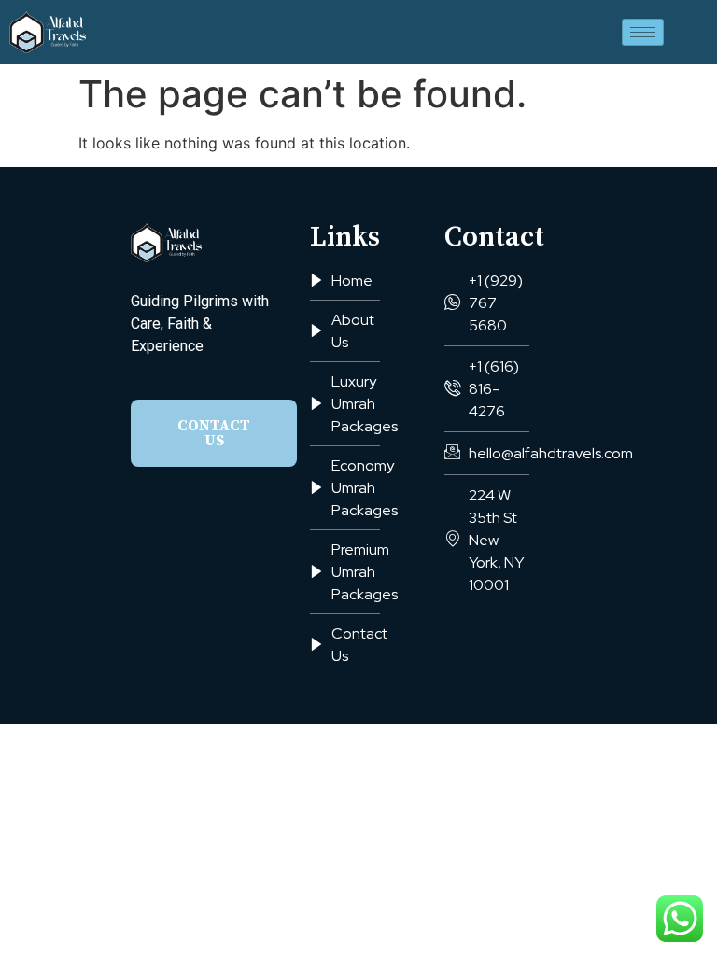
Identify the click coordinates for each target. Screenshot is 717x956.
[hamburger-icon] (643, 32)
